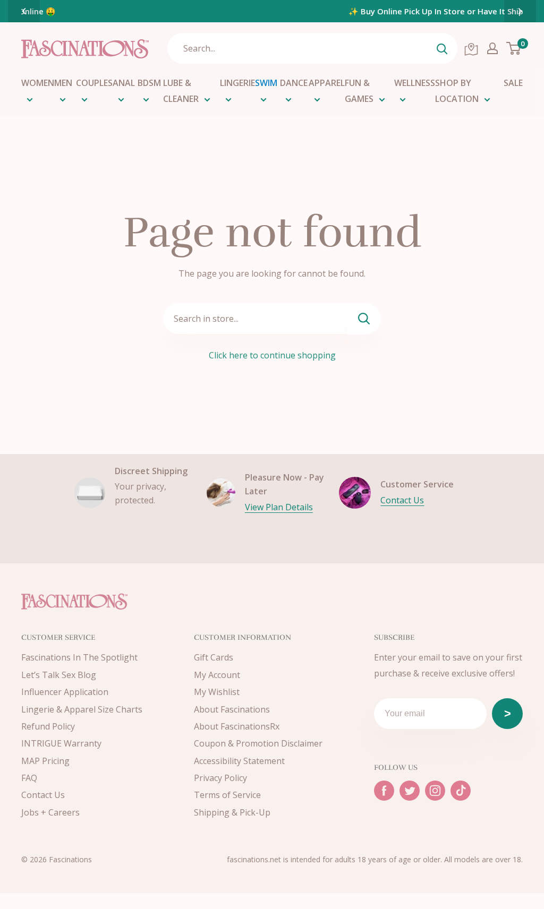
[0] (514, 48)
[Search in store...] (364, 319)
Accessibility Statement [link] (239, 761)
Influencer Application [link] (64, 692)
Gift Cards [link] (213, 657)
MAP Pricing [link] (45, 761)
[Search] (442, 48)
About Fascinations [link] (232, 709)
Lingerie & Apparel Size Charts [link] (81, 709)
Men (63, 83)
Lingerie (237, 83)
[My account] (492, 48)
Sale (513, 83)
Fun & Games (359, 91)
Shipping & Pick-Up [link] (232, 812)
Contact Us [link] (43, 795)
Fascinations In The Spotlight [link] (79, 657)
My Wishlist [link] (217, 692)
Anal (124, 83)
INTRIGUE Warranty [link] (61, 743)
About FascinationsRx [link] (236, 726)
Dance (294, 83)
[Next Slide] (520, 11)
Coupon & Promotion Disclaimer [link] (258, 743)
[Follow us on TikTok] (460, 791)
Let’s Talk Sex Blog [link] (58, 675)
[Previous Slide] (24, 11)
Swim (266, 83)
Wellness (414, 83)
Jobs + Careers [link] (50, 812)
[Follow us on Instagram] (435, 791)
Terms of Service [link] (227, 795)
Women (37, 83)
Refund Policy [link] (48, 726)
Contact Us (402, 500)
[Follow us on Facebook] (384, 791)
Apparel (327, 83)
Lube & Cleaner (181, 91)
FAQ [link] (29, 778)
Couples (94, 83)
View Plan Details (279, 507)
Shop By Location (457, 91)
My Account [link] (217, 675)
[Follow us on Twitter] (410, 791)
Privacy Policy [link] (220, 778)
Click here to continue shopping (272, 355)
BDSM (149, 83)
